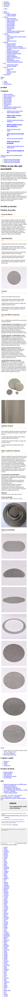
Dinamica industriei (11, 66)
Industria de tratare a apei (13, 50)
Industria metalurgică (12, 56)
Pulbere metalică (11, 21)
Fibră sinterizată (11, 25)
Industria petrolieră (11, 43)
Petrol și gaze (10, 38)
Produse (6, 17)
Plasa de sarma (10, 27)
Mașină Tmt (8, 798)
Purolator (19, 798)
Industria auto (10, 59)
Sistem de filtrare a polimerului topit (15, 31)
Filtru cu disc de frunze (12, 19)
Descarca (9, 73)
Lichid (8, 35)
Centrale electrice (11, 55)
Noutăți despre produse (12, 64)
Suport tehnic (10, 69)
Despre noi (6, 12)
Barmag (3, 798)
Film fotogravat (10, 28)
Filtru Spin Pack (11, 22)
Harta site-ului (8, 796)
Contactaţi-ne (7, 74)
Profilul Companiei (11, 14)
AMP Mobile (16, 796)
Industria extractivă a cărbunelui (14, 46)
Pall (1, 799)
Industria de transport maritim (14, 53)
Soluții (8, 70)
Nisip (8, 39)
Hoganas (14, 798)
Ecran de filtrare (11, 24)
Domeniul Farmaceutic (12, 52)
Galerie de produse (11, 71)
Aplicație (6, 34)
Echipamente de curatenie (13, 32)
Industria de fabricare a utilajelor (15, 62)
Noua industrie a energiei (13, 60)
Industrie (6, 42)
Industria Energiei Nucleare (13, 57)
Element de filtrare (11, 18)
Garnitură (9, 29)
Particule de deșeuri (11, 41)
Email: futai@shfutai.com (10, 754)
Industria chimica (11, 45)
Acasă (5, 11)
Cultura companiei (11, 15)
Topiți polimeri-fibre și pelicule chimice (16, 36)
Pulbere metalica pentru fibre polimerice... (14, 125)
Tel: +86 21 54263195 (9, 753)
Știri (5, 63)
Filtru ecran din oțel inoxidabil (13, 142)
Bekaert (24, 798)
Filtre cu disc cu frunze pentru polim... (14, 116)
